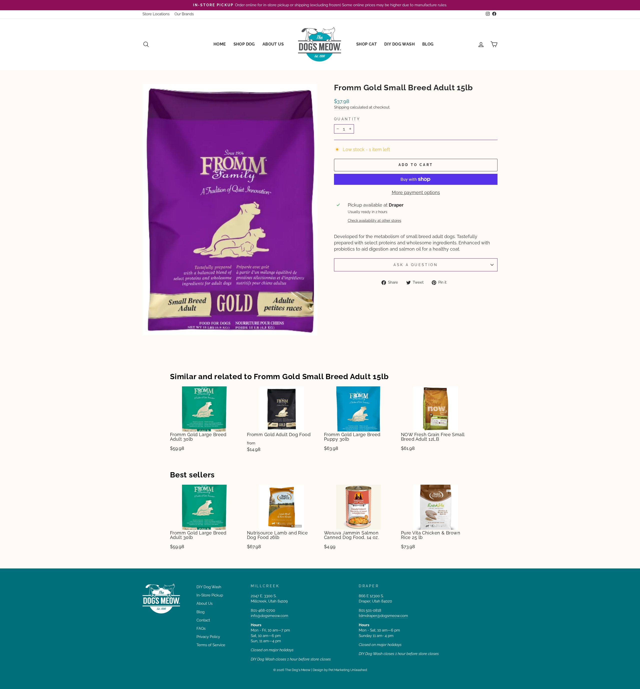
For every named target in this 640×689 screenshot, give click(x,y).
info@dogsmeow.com (269, 615)
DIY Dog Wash (399, 44)
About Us (273, 44)
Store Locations (156, 14)
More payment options (416, 192)
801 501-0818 (370, 610)
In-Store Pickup (209, 595)
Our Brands (184, 14)
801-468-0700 (263, 610)
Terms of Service (210, 645)
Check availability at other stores (374, 220)
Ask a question (416, 265)
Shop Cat (366, 44)
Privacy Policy (208, 636)
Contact (203, 620)
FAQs (201, 628)
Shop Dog (244, 44)
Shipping (341, 107)
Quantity (347, 119)
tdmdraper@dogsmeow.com (383, 615)
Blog (428, 44)
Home (220, 44)
